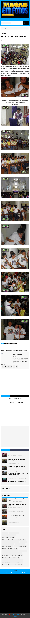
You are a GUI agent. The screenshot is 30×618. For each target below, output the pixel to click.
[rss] (18, 572)
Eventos (11, 544)
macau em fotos (12, 548)
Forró (17, 544)
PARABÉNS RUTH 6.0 (13, 453)
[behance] (20, 572)
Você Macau (18, 564)
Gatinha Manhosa (7, 546)
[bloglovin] (14, 572)
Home (2, 31)
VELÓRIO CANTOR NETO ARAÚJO (16, 466)
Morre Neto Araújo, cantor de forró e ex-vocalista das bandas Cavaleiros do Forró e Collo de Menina (18, 473)
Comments (24, 450)
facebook (24, 396)
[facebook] (4, 572)
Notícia (14, 555)
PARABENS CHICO (12, 510)
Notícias (13, 31)
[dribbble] (16, 572)
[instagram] (22, 572)
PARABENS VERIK (12, 521)
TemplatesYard (16, 614)
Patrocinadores (7, 562)
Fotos (23, 544)
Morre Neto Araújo (15, 553)
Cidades (4, 541)
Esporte (4, 544)
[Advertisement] (15, 591)
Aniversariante (13, 532)
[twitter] (7, 572)
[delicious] (25, 572)
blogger (5, 396)
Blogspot (15, 616)
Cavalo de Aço (21, 539)
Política (10, 564)
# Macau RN (7, 343)
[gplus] (9, 572)
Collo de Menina (14, 541)
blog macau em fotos (8, 535)
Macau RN (8, 31)
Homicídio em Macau (20, 546)
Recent (5, 450)
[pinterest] (11, 572)
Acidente (5, 532)
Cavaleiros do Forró (8, 539)
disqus (15, 396)
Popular (15, 450)
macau (4, 548)
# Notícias (14, 343)
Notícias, (25, 40)
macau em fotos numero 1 (10, 550)
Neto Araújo (6, 555)
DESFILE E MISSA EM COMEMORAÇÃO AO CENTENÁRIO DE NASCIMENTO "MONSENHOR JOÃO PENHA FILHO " (17, 480)
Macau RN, (20, 40)
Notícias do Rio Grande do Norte (12, 559)
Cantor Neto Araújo (8, 537)
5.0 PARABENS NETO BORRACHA (16, 515)
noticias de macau (14, 557)
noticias (20, 555)
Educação (23, 541)
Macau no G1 (22, 550)
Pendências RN (18, 562)
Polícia (4, 564)
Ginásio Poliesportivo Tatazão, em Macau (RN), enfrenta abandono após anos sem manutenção (17, 461)
